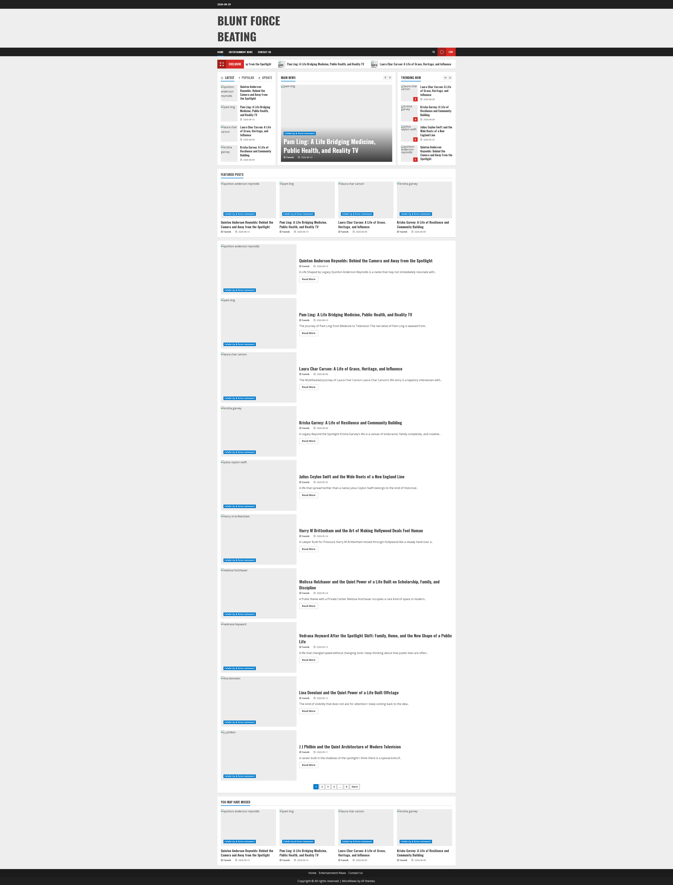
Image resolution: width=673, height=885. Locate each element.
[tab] (227, 78)
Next (355, 786)
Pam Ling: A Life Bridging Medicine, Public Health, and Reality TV (285, 64)
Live (451, 52)
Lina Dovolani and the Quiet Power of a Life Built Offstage (259, 701)
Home (220, 52)
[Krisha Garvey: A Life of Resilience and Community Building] (424, 200)
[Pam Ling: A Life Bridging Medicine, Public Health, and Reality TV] (336, 123)
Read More (310, 279)
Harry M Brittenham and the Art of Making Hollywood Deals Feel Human (259, 539)
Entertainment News (241, 52)
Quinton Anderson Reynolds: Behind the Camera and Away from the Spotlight (409, 133)
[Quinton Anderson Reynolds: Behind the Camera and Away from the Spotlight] (248, 200)
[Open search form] (434, 52)
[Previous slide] (385, 77)
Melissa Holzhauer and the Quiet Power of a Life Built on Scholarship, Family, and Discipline (259, 593)
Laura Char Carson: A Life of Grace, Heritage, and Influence (375, 64)
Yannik (290, 157)
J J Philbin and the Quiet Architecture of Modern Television (259, 755)
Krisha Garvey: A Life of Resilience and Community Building (409, 93)
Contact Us (264, 52)
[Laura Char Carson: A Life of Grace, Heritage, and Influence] (365, 200)
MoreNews (349, 881)
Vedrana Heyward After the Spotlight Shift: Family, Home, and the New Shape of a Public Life (259, 647)
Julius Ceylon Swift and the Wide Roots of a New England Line (409, 113)
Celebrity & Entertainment (300, 133)
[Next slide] (390, 77)
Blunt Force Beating (248, 28)
